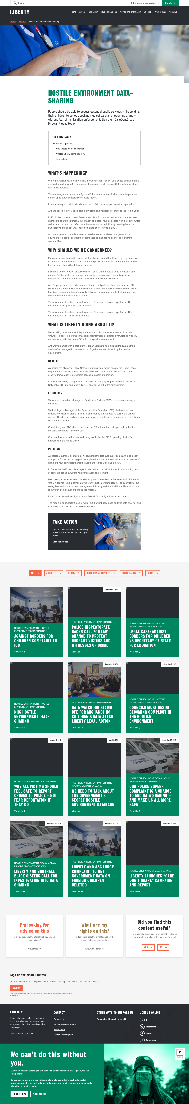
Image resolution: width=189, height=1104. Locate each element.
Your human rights (109, 11)
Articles (51, 573)
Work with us (160, 11)
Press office (59, 1029)
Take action (93, 11)
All (32, 573)
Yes (146, 947)
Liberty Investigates (63, 1034)
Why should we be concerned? (71, 148)
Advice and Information (65, 1024)
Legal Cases (129, 573)
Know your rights (93, 948)
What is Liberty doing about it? (70, 153)
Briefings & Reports (98, 573)
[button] (19, 3)
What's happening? (65, 143)
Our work (148, 11)
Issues (82, 11)
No (161, 947)
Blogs (71, 573)
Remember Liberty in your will (111, 1019)
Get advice (33, 948)
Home (73, 11)
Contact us (59, 1019)
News (150, 573)
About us (173, 11)
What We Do (39, 1094)
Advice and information (130, 11)
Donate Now (19, 1094)
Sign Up (17, 987)
